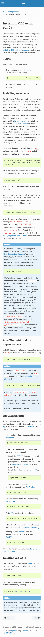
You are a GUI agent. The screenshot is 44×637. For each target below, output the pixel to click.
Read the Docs (8, 633)
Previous (9, 618)
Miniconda (27, 70)
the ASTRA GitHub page (30, 528)
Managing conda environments (15, 236)
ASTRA (12, 513)
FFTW (19, 456)
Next (36, 618)
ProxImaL (21, 532)
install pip (32, 427)
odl (23, 3)
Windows (15, 464)
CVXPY (8, 537)
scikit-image (10, 501)
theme (25, 631)
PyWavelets (30, 487)
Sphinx (14, 631)
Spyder (22, 249)
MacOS (25, 464)
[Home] (4, 12)
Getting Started (13, 12)
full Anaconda (19, 121)
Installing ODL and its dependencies (17, 50)
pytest (30, 563)
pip (4, 427)
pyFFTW (33, 470)
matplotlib (10, 438)
